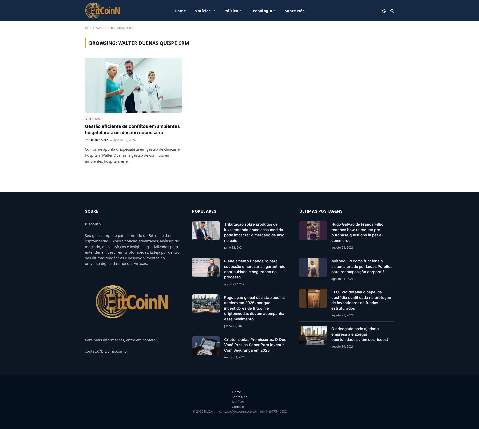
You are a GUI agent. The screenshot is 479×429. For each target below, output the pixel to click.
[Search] (391, 10)
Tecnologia (261, 10)
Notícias (202, 10)
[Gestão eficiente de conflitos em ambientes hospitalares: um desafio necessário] (133, 85)
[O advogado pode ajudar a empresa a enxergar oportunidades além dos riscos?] (313, 335)
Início (88, 28)
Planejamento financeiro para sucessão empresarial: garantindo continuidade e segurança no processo (254, 269)
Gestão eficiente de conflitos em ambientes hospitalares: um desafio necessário (132, 129)
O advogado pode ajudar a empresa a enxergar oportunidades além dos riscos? (360, 334)
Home (180, 10)
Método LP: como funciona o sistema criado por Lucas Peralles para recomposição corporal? (361, 266)
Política (230, 10)
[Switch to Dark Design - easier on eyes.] (384, 11)
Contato (238, 406)
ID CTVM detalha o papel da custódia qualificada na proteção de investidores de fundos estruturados (361, 300)
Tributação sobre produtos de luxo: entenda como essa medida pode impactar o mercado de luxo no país (254, 232)
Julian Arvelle (99, 140)
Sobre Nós (294, 10)
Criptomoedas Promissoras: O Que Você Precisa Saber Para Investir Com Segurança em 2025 (255, 345)
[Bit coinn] (102, 10)
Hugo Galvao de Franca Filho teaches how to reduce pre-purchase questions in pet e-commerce (357, 232)
